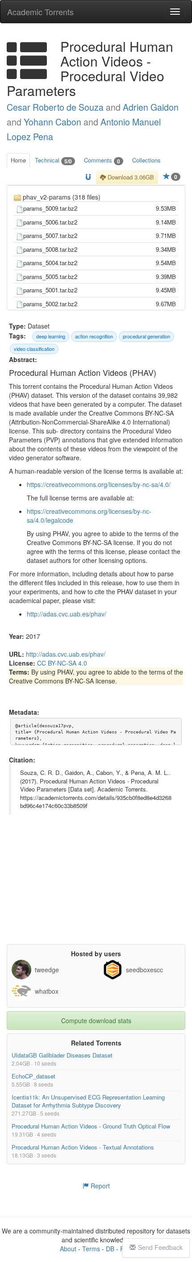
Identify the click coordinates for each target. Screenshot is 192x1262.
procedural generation (146, 336)
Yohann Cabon (52, 122)
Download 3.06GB (130, 177)
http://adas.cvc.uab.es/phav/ (66, 613)
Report (99, 1185)
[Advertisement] (96, 888)
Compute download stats (96, 1020)
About (68, 1248)
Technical (53, 160)
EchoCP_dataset (33, 1076)
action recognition (94, 336)
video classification (34, 348)
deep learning (50, 336)
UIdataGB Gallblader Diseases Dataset (62, 1055)
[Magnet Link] (88, 177)
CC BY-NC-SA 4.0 (62, 662)
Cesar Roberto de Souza (55, 107)
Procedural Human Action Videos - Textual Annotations (83, 1147)
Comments (102, 160)
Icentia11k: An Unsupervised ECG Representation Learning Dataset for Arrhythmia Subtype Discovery (88, 1101)
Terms (91, 1248)
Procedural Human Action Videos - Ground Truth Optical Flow (91, 1126)
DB (110, 1248)
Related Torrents (96, 1042)
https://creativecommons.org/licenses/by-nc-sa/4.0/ (99, 484)
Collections (146, 160)
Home (18, 160)
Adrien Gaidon (151, 107)
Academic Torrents (40, 11)
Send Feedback (160, 1247)
